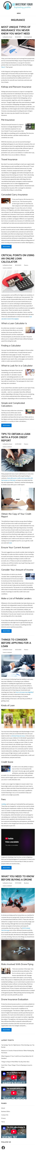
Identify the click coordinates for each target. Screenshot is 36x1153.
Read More (6, 246)
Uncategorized (28, 37)
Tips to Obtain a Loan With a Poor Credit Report (15, 437)
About (3, 1108)
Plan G (3, 67)
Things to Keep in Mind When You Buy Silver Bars (15, 1061)
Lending (3, 804)
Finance (26, 265)
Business (26, 883)
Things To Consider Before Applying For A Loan (16, 643)
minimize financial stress (18, 736)
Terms (3, 1121)
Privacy (3, 1118)
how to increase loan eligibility (24, 692)
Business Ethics (5, 1111)
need (10, 543)
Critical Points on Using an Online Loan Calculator (17, 258)
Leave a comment (7, 268)
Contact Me (4, 1115)
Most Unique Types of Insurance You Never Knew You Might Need (15, 30)
